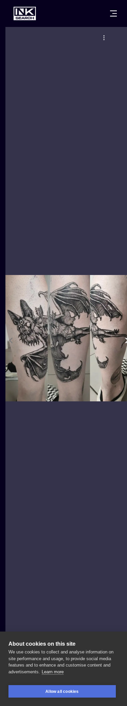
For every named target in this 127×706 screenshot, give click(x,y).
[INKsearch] (25, 13)
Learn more (53, 671)
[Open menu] (113, 13)
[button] (104, 38)
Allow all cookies (62, 691)
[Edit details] (104, 38)
